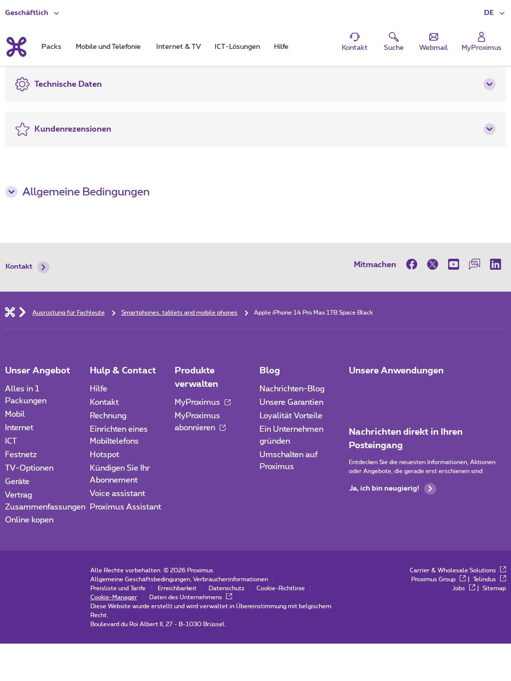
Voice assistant (117, 494)
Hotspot (104, 455)
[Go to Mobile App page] (386, 392)
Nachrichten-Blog (291, 389)
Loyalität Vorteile (290, 416)
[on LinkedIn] (495, 264)
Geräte (17, 482)
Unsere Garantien (291, 402)
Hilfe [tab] (281, 46)
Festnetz (21, 455)
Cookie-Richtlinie (280, 588)
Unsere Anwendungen (396, 370)
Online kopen (29, 520)
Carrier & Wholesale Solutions (454, 570)
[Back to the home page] (15, 47)
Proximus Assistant (125, 507)
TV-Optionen (29, 468)
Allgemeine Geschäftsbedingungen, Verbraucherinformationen (179, 579)
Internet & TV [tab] (178, 46)
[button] (495, 13)
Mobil (15, 414)
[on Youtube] (453, 264)
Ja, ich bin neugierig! (384, 488)
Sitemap (494, 588)
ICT (11, 441)
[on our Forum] (474, 264)
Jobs (459, 588)
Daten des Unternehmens (186, 597)
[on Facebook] (414, 264)
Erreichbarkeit (177, 588)
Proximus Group (434, 579)
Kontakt (18, 266)
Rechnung (108, 416)
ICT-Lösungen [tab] (237, 46)
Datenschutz (227, 588)
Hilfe (98, 389)
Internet (19, 428)
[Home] (10, 312)
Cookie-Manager (113, 597)
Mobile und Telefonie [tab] (108, 46)
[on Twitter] (432, 264)
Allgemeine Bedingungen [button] (86, 191)
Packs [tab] (51, 46)
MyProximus (198, 402)
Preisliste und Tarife (118, 588)
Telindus (485, 579)
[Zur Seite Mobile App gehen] (358, 392)
